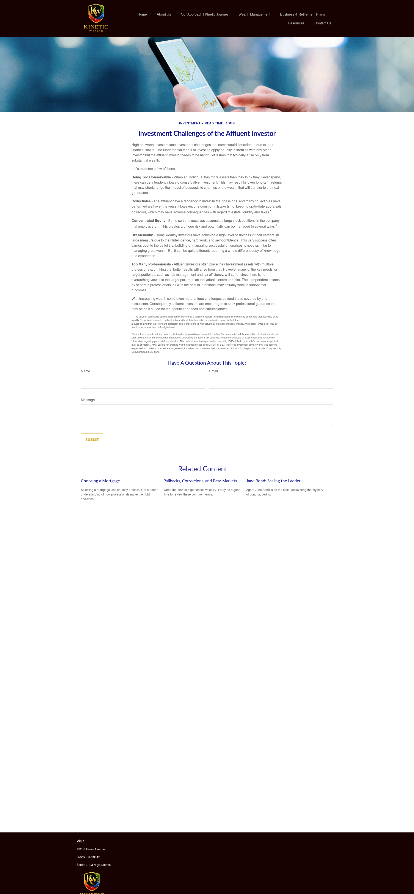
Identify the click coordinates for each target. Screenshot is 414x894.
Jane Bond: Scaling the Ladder (273, 481)
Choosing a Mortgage (100, 481)
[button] (142, 14)
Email (213, 370)
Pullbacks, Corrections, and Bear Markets (200, 481)
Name (85, 370)
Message (88, 399)
